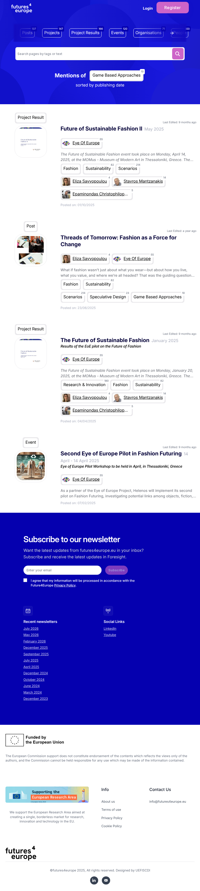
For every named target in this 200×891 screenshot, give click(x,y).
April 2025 (31, 667)
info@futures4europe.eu (167, 801)
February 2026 (34, 641)
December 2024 (35, 673)
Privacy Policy (65, 585)
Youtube (110, 635)
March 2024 (32, 692)
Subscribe (116, 570)
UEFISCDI (143, 870)
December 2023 (35, 699)
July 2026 (31, 628)
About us (108, 801)
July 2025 (31, 660)
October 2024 (34, 680)
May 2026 (31, 635)
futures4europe (64, 870)
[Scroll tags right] (173, 33)
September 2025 (36, 654)
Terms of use (111, 810)
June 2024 (31, 686)
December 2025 (35, 647)
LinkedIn (110, 628)
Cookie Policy (111, 826)
